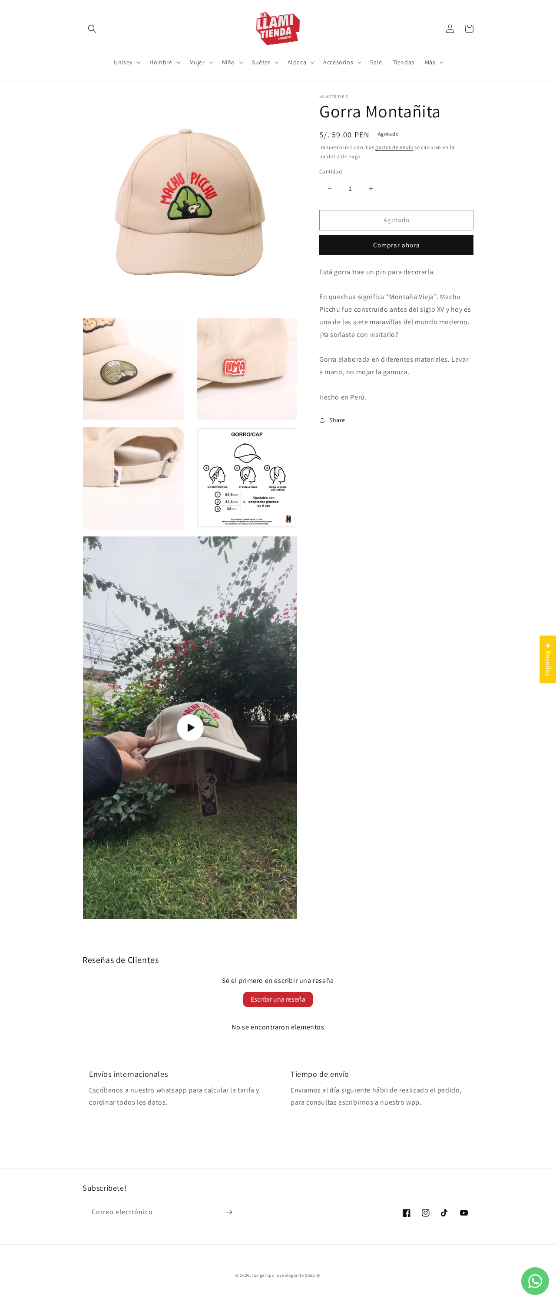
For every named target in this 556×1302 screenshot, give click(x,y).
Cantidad (330, 171)
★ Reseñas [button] (548, 659)
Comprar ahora (396, 245)
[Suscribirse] (228, 1212)
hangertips (263, 1275)
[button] (92, 28)
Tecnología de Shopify (298, 1275)
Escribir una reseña (278, 999)
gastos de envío (394, 147)
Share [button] (337, 420)
